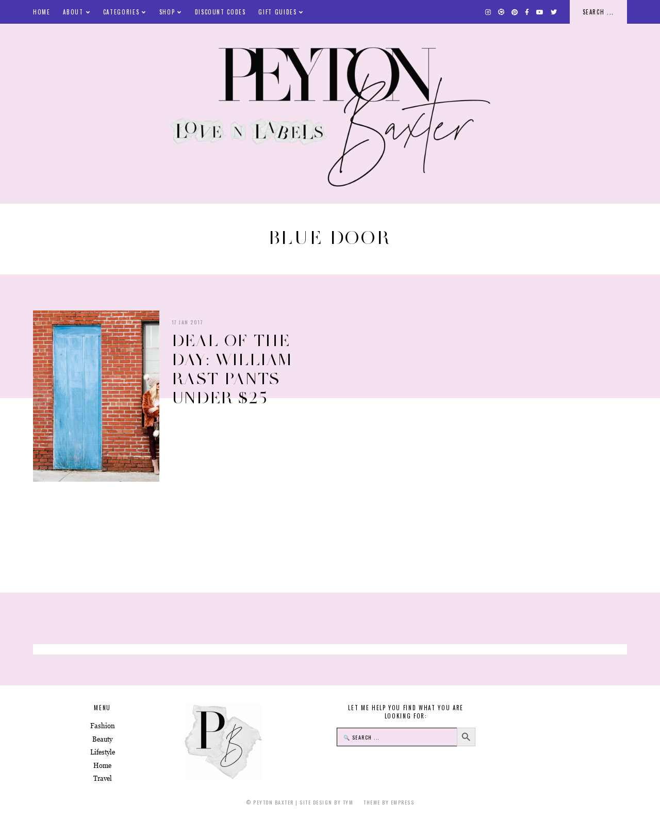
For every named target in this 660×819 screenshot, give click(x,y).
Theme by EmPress (389, 802)
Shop (167, 12)
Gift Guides (277, 12)
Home (42, 12)
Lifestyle (102, 752)
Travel (102, 778)
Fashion (102, 726)
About (73, 12)
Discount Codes (220, 12)
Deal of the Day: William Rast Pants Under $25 (232, 369)
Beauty (102, 739)
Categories (121, 12)
